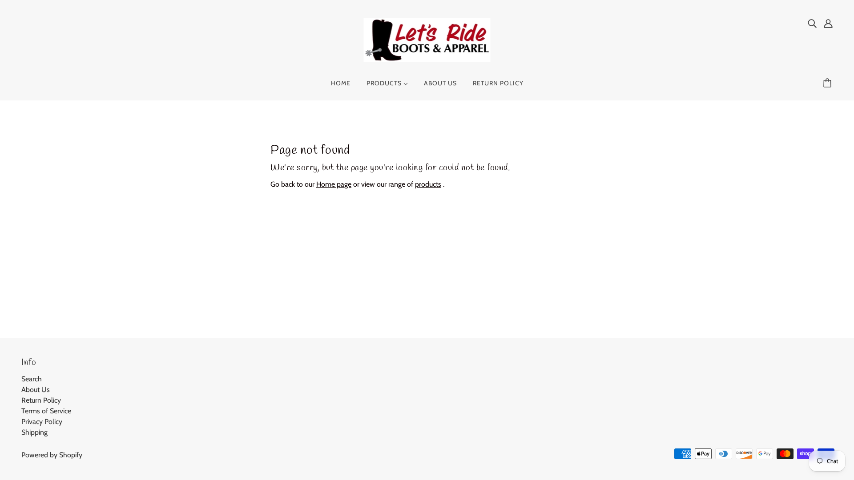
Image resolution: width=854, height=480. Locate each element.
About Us (35, 389)
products (428, 184)
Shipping (34, 432)
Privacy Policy (41, 421)
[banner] (427, 39)
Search (31, 379)
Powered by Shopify (51, 455)
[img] (812, 23)
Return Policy (41, 400)
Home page (333, 184)
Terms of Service (46, 411)
